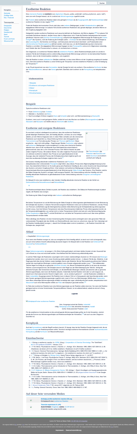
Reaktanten (70, 143)
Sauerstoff (29, 244)
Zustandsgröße (34, 42)
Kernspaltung (88, 69)
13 (83, 314)
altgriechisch (59, 14)
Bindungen (103, 257)
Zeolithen (70, 121)
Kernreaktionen (37, 327)
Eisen (55, 116)
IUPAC (57, 342)
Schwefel (63, 116)
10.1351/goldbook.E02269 (41, 344)
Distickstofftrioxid (31, 182)
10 (29, 247)
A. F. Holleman (37, 370)
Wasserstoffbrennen (35, 69)
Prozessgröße (77, 46)
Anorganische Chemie (57, 370)
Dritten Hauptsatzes (32, 213)
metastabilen (34, 276)
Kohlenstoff (97, 242)
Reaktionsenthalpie (97, 20)
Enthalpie (70, 20)
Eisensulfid (96, 116)
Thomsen (62, 141)
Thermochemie (31, 141)
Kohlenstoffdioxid (40, 244)
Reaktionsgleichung (44, 44)
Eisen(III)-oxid (100, 153)
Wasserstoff (30, 282)
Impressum (60, 430)
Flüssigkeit (53, 164)
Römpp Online (55, 355)
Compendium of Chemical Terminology (78, 342)
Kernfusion (97, 67)
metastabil (86, 304)
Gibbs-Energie (77, 170)
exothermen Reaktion (61, 401)
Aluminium (93, 156)
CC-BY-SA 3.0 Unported (79, 421)
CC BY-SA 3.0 (69, 407)
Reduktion (89, 153)
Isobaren (59, 195)
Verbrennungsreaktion (37, 251)
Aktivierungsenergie (66, 16)
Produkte (32, 20)
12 (85, 282)
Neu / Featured (9, 17)
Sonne (53, 69)
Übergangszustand (65, 306)
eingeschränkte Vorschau (87, 372)
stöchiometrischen (32, 44)
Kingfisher (55, 407)
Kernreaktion (53, 67)
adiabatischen (48, 59)
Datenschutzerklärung (73, 430)
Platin (60, 282)
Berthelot (71, 141)
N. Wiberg (46, 370)
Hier (23, 424)
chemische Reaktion (36, 14)
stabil (86, 309)
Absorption (39, 121)
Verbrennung (37, 112)
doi (32, 344)
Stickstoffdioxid (59, 182)
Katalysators (101, 278)
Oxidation (49, 112)
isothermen (32, 145)
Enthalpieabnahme (90, 25)
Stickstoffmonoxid (45, 182)
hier (16, 424)
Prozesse (71, 162)
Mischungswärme (91, 119)
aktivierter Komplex (60, 265)
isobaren (67, 25)
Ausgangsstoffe (83, 20)
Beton (49, 114)
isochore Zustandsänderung (53, 37)
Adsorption (29, 121)
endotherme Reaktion (67, 52)
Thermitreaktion (94, 151)
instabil (92, 306)
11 (91, 263)
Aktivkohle (60, 121)
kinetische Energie (32, 329)
